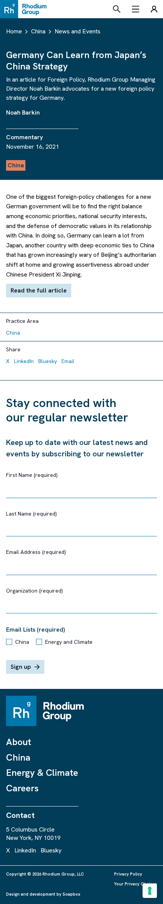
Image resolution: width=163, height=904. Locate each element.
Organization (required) (34, 590)
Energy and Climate (68, 641)
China (22, 641)
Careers (22, 788)
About (18, 742)
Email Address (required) (36, 552)
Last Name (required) (31, 513)
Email (67, 361)
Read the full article (39, 290)
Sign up (21, 667)
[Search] (117, 9)
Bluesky (47, 361)
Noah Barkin (23, 112)
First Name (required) (32, 475)
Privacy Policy (128, 874)
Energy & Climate (42, 772)
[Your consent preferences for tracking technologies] (150, 891)
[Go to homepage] (25, 9)
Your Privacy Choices (135, 884)
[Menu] (136, 9)
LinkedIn (24, 361)
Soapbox (71, 894)
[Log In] (154, 9)
